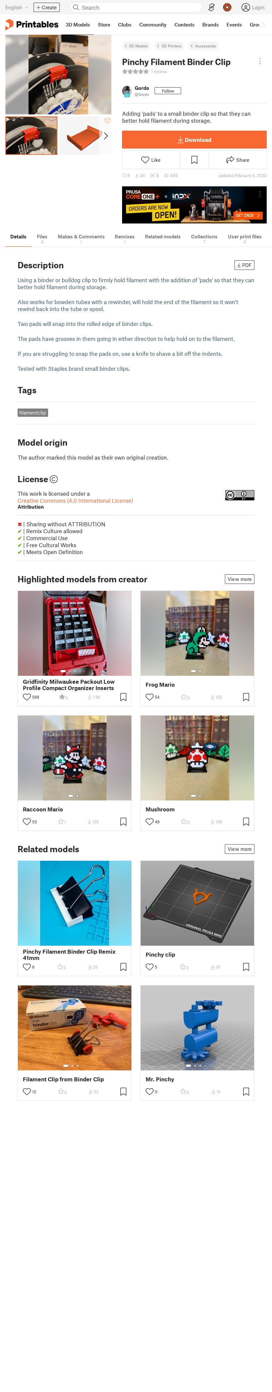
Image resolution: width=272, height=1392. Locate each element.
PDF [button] (247, 265)
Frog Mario (160, 684)
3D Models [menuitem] (78, 25)
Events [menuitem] (234, 25)
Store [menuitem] (104, 25)
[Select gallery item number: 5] (85, 671)
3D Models (138, 45)
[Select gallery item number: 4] (80, 671)
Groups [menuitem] (258, 25)
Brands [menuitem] (210, 25)
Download (198, 139)
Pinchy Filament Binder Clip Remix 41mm (69, 954)
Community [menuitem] (153, 25)
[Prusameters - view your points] (227, 7)
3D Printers (171, 45)
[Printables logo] (31, 25)
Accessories (205, 45)
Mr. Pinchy (160, 1079)
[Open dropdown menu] (260, 61)
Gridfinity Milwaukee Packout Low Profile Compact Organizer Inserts (69, 684)
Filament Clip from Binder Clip (63, 1079)
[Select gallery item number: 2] (69, 671)
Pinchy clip (160, 954)
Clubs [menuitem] (124, 25)
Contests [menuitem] (184, 25)
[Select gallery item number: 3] (75, 671)
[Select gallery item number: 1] (63, 671)
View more (240, 579)
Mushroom (160, 809)
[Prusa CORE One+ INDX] (194, 205)
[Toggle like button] (27, 697)
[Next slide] (105, 135)
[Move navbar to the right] (262, 24)
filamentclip (32, 412)
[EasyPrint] (212, 7)
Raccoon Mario (43, 809)
